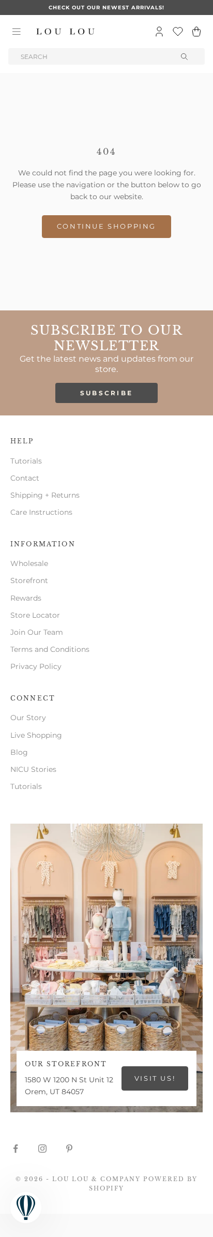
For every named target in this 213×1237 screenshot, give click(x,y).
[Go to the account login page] (159, 31)
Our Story (28, 717)
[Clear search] (185, 56)
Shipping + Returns (45, 495)
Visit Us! (154, 1078)
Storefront (29, 580)
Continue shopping (106, 226)
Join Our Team (36, 632)
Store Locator (35, 615)
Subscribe (106, 393)
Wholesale (29, 563)
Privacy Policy (36, 666)
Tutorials (26, 461)
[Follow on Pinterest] (69, 1148)
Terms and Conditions (49, 649)
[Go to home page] (65, 31)
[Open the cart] (196, 31)
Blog (19, 752)
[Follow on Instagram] (42, 1148)
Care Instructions (41, 512)
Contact (24, 478)
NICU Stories (33, 769)
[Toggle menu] (16, 31)
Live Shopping (36, 735)
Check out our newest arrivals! (106, 7)
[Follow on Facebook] (15, 1148)
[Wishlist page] (178, 31)
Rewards (25, 598)
